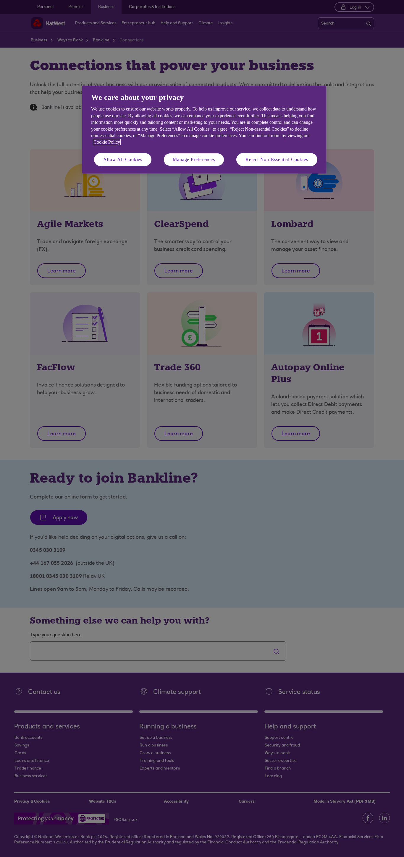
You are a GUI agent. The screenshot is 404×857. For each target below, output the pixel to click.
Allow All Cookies (123, 159)
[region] (204, 129)
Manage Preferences (194, 159)
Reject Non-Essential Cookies (276, 159)
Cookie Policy (106, 142)
